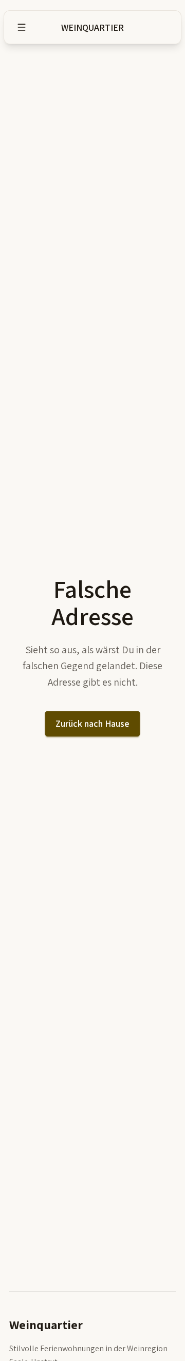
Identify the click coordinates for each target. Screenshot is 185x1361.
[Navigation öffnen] (21, 27)
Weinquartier (92, 27)
